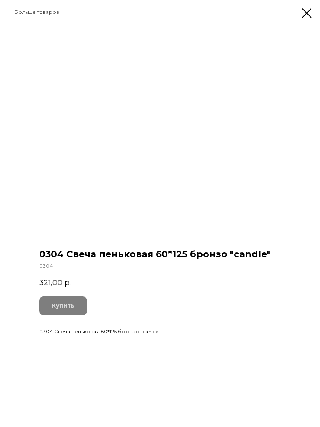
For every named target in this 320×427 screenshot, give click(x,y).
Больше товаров (37, 12)
